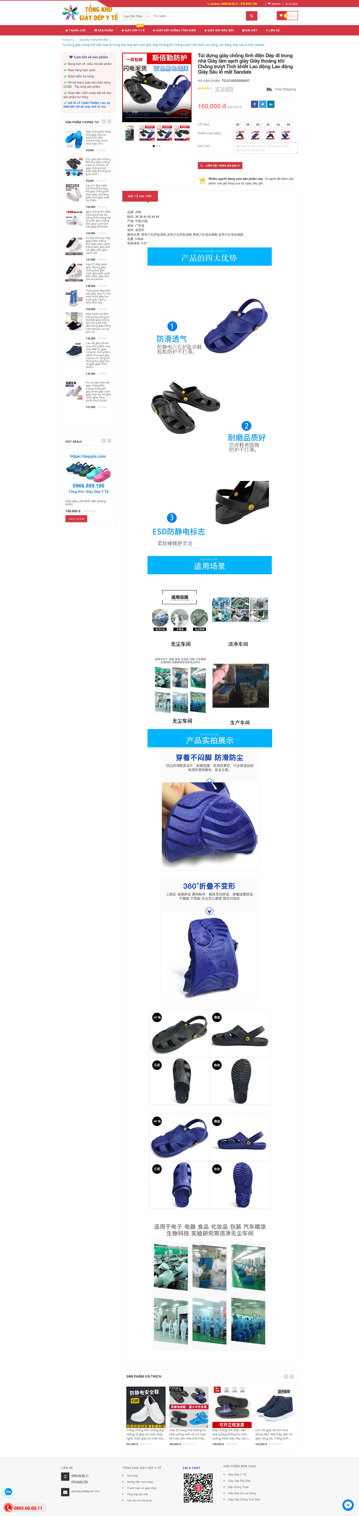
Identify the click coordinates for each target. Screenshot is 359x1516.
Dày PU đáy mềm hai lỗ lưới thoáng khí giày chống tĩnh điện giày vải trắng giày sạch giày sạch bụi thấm (98, 193)
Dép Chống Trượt (238, 1487)
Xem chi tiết (76, 518)
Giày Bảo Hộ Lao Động (242, 1493)
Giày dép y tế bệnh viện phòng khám (85, 502)
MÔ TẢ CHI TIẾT (140, 196)
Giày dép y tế (134, 29)
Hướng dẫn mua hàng (140, 1482)
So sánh (293, 3)
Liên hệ (274, 30)
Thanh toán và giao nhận (142, 1488)
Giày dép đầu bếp (220, 30)
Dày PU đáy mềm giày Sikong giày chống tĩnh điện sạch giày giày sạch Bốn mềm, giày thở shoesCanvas (98, 271)
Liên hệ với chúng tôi (139, 1500)
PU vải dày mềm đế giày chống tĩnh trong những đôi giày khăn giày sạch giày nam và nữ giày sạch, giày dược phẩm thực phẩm (98, 391)
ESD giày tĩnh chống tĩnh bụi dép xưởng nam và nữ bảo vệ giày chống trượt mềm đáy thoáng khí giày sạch (98, 166)
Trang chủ (77, 30)
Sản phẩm (105, 30)
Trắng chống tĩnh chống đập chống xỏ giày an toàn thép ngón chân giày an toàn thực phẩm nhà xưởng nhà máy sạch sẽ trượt (145, 1438)
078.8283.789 (79, 1482)
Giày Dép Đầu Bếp (239, 1481)
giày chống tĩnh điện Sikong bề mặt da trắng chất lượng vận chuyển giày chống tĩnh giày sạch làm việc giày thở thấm (98, 219)
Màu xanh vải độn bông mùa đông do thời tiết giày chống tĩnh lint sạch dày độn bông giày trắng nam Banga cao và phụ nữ (98, 323)
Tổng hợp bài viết (137, 1494)
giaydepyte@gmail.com (85, 1491)
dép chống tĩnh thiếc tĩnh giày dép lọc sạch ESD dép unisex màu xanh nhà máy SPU (98, 137)
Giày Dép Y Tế (237, 1474)
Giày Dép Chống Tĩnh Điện (175, 30)
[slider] (205, 88)
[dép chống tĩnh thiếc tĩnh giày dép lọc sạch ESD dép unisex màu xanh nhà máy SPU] (74, 139)
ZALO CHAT (191, 1468)
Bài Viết (251, 30)
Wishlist (276, 3)
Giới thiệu (132, 1475)
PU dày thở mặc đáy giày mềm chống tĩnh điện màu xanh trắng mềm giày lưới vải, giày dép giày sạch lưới (98, 245)
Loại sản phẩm (134, 16)
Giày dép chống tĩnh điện (93, 39)
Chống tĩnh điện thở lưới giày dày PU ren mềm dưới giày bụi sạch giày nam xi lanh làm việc (98, 296)
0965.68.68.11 (80, 1475)
